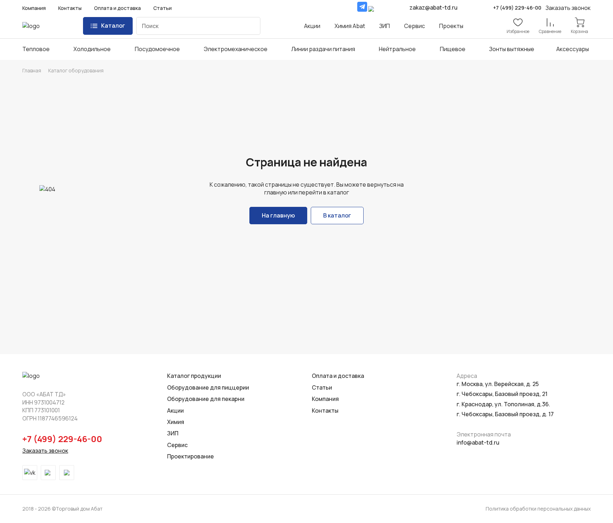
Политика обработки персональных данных (538, 508)
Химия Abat (350, 26)
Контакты (70, 8)
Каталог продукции (194, 376)
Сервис (414, 26)
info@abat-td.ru (478, 442)
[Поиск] (249, 26)
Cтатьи (322, 387)
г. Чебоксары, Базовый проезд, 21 (502, 394)
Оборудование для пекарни (205, 399)
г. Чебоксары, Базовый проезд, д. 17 (505, 414)
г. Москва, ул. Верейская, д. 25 (498, 384)
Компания (34, 8)
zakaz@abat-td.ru (433, 7)
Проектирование (190, 456)
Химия (175, 422)
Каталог (113, 25)
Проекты (451, 26)
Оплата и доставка (117, 8)
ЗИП (384, 26)
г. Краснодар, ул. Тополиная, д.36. (503, 404)
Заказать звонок (45, 451)
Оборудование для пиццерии (208, 387)
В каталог (337, 215)
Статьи (162, 8)
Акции (312, 26)
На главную (278, 215)
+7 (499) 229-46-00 (517, 7)
